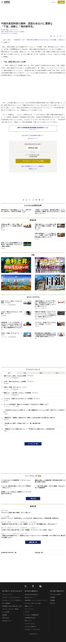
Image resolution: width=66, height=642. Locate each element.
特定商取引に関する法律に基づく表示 (12, 606)
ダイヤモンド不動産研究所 (31, 615)
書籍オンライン (29, 606)
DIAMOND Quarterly (30, 618)
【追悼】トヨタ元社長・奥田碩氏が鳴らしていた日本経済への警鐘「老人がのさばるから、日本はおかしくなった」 (50, 211)
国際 (2, 31)
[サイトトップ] (7, 2)
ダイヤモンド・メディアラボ (32, 629)
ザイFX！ (27, 612)
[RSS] (40, 586)
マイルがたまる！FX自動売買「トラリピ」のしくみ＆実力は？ (16, 481)
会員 (57, 373)
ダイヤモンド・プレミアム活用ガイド (12, 600)
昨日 (25, 373)
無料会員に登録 (33, 148)
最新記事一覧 (33, 542)
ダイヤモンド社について (57, 591)
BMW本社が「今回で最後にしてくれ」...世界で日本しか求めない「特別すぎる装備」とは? (16, 210)
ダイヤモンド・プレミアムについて (11, 597)
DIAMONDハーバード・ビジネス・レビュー (36, 600)
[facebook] (33, 586)
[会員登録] (61, 2)
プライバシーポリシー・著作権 (10, 609)
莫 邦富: (9, 30)
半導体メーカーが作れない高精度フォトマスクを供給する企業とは (16, 492)
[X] (25, 586)
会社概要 (52, 597)
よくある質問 (5, 612)
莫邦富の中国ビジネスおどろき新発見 (14, 31)
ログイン (53, 2)
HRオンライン (28, 620)
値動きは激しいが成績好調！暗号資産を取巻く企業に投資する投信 (50, 481)
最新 (9, 373)
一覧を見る (33, 498)
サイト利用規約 (6, 603)
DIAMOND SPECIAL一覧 (8, 552)
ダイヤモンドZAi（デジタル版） (33, 603)
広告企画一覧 (39, 552)
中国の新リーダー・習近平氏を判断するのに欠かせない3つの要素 (35, 40)
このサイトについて (7, 594)
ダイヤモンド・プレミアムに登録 (33, 161)
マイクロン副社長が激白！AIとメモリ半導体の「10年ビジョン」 (16, 487)
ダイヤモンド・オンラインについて (12, 591)
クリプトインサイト (30, 623)
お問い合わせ (5, 618)
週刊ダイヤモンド (29, 597)
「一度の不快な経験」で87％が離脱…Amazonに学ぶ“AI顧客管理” (50, 487)
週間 (41, 373)
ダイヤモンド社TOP (55, 594)
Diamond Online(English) (31, 594)
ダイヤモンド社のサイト (31, 591)
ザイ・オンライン (29, 609)
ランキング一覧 (33, 444)
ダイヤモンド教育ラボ (30, 626)
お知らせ (52, 603)
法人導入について (6, 620)
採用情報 (52, 600)
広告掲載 (4, 615)
